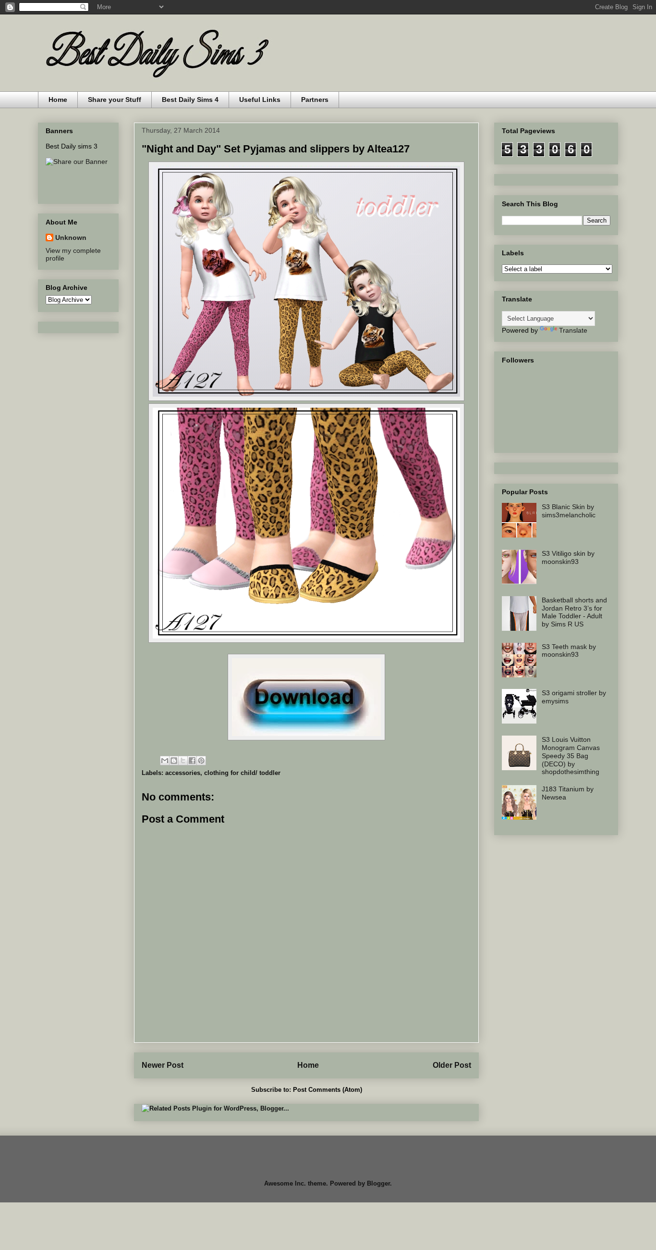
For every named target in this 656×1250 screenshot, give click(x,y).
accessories (182, 772)
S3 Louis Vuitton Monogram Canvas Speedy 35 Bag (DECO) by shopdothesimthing (571, 755)
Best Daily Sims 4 (190, 99)
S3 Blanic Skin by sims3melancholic (568, 511)
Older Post (452, 1065)
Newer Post (162, 1065)
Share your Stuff (114, 99)
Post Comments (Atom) (327, 1089)
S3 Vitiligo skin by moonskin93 (568, 557)
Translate (573, 330)
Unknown (70, 237)
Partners (314, 99)
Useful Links (259, 99)
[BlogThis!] (174, 760)
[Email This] (165, 760)
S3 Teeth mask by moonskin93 (569, 651)
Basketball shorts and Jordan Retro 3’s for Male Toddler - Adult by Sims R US (574, 612)
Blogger (378, 1183)
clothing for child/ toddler (242, 772)
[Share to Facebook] (192, 760)
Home (58, 99)
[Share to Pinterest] (201, 760)
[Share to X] (183, 760)
